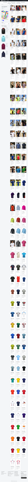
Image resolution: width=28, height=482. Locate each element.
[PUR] (7, 17)
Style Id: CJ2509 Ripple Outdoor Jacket (7, 53)
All (4, 20)
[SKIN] (3, 14)
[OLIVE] (5, 18)
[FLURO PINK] (3, 18)
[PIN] (2, 12)
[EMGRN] (6, 14)
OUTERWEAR (18, 2)
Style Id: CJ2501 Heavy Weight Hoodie (7, 45)
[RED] (6, 12)
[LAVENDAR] (7, 18)
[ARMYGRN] (6, 19)
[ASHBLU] (4, 19)
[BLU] (3, 11)
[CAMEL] (3, 17)
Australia (8, 0)
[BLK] (2, 11)
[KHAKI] (7, 19)
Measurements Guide (10, 473)
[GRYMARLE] (4, 14)
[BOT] (5, 13)
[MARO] (5, 14)
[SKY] (2, 13)
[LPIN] (5, 12)
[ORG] (6, 13)
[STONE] (6, 18)
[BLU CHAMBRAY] (5, 19)
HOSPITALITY (13, 3)
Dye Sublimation (16, 475)
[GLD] (3, 12)
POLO (9, 2)
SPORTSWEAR (23, 2)
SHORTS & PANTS (13, 2)
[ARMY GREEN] (5, 17)
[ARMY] (3, 19)
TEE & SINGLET (5, 2)
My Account (9, 472)
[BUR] (7, 13)
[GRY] (5, 11)
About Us (2, 474)
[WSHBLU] (2, 20)
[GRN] (4, 11)
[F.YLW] (2, 18)
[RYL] (7, 11)
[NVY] (6, 11)
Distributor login (25, 0)
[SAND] (7, 12)
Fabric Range (16, 473)
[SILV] (2, 14)
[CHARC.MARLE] (6, 17)
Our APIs (22, 472)
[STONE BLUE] (4, 17)
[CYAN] (7, 14)
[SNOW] (4, 13)
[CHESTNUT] (2, 17)
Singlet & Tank (3, 7)
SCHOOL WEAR (18, 3)
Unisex (2, 8)
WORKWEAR (9, 3)
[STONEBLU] (2, 19)
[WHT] (3, 13)
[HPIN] (4, 12)
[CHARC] (4, 18)
